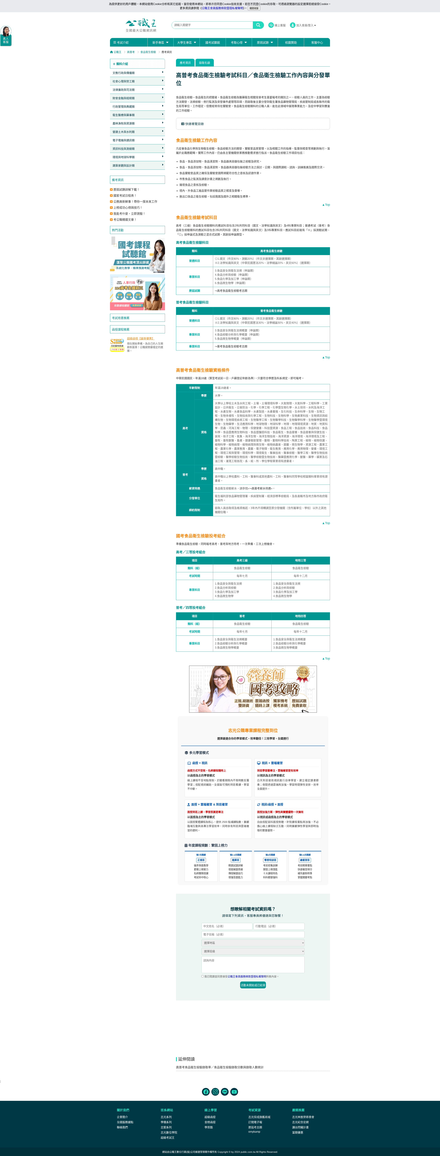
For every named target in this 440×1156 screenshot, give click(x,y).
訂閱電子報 (255, 1122)
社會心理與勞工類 (124, 81)
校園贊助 (291, 42)
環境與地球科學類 (124, 157)
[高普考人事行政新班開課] (137, 292)
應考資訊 (185, 62)
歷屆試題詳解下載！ (126, 189)
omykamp (254, 1131)
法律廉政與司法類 (124, 89)
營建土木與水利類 (124, 131)
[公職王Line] (225, 1092)
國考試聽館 (212, 42)
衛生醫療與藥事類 (124, 115)
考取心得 (237, 42)
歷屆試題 (263, 42)
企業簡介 (122, 1117)
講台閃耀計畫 (300, 1127)
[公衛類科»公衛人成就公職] (253, 689)
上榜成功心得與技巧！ (128, 207)
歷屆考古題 (255, 1127)
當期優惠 (297, 1132)
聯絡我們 (122, 1127)
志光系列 (166, 1117)
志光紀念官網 (300, 1122)
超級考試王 (167, 1137)
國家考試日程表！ (125, 195)
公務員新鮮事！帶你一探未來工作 (135, 201)
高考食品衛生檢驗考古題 (232, 290)
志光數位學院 (169, 1132)
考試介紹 (123, 42)
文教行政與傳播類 (124, 73)
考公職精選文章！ (125, 219)
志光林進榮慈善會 (303, 1117)
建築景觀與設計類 (124, 165)
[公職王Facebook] (206, 1092)
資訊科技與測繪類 (124, 148)
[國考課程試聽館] (137, 255)
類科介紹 (122, 64)
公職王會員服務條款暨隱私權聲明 (222, 8)
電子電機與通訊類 (124, 140)
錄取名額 (204, 62)
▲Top (326, 204)
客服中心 (317, 42)
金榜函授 (210, 1122)
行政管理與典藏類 (124, 106)
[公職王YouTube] (234, 1092)
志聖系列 (166, 1127)
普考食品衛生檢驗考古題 (232, 346)
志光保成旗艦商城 (259, 1117)
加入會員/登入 (305, 25)
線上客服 (280, 25)
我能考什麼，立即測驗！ (129, 213)
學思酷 (209, 1127)
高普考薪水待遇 (261, 488)
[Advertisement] (137, 380)
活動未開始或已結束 (253, 985)
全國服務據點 (125, 1122)
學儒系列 (166, 1122)
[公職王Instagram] (215, 1092)
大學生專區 (184, 42)
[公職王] (141, 25)
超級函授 (210, 1117)
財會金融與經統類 (124, 98)
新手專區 (158, 42)
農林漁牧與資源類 (124, 123)
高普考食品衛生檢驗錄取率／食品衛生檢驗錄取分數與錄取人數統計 (220, 1067)
